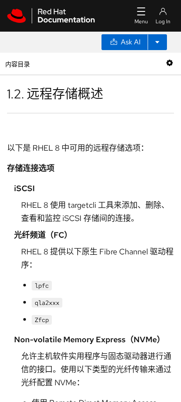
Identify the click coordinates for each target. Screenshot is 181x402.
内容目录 (17, 63)
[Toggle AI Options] (157, 42)
